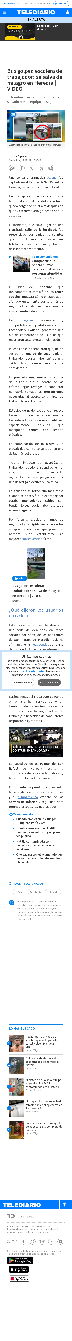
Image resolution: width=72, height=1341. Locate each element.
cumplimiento (28, 797)
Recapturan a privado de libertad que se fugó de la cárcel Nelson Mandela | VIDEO (41, 1042)
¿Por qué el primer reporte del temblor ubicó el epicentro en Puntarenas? (44, 1105)
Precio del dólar (37, 3)
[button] (12, 168)
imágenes (26, 320)
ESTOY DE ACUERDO (49, 682)
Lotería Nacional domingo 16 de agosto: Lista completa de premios (44, 1126)
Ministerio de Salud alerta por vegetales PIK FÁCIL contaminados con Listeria (44, 1083)
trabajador (52, 892)
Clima (25, 3)
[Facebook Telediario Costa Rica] (23, 1242)
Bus (20, 892)
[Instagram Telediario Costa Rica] (42, 1242)
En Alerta (36, 19)
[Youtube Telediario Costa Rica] (60, 1242)
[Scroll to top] (64, 1204)
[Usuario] (67, 12)
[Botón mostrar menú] (4, 12)
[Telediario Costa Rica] (36, 12)
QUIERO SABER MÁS (22, 682)
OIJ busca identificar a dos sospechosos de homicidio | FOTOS (43, 1061)
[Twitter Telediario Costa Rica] (33, 1242)
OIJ (18, 3)
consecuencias (32, 539)
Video (21, 578)
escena (52, 177)
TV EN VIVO (62, 3)
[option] (36, 129)
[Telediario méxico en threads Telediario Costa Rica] (51, 1242)
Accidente (36, 892)
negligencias (40, 644)
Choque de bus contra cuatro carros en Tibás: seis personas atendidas (47, 267)
